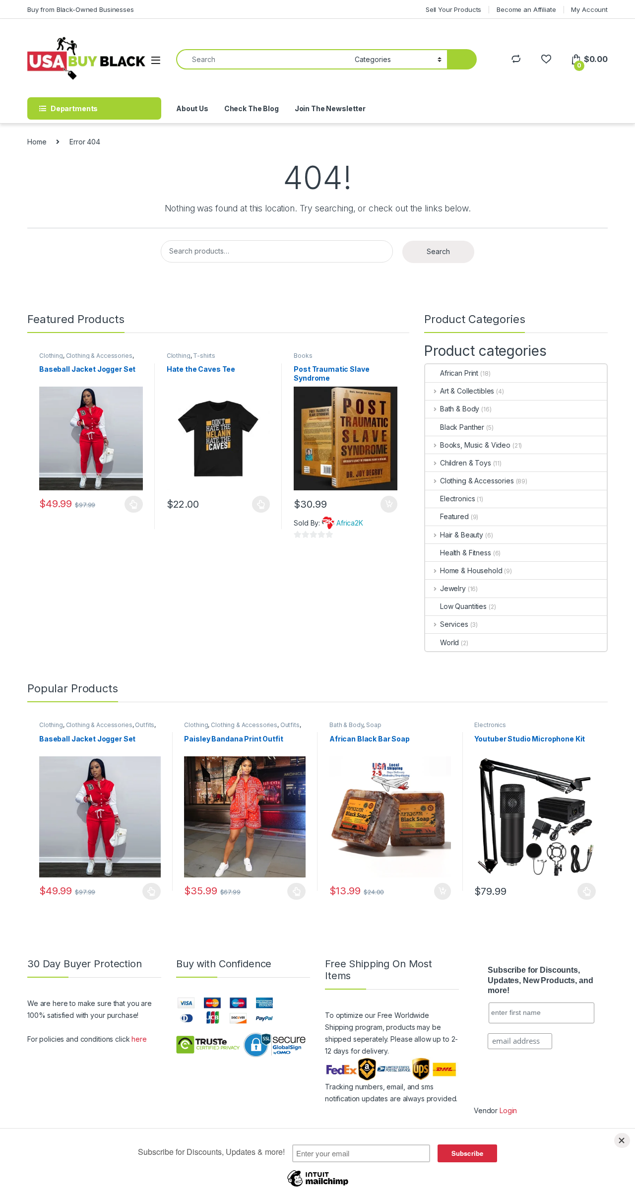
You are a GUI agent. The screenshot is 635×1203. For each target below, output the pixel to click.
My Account (589, 9)
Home (36, 141)
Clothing (51, 355)
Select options (131, 504)
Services (454, 624)
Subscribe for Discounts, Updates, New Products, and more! (540, 980)
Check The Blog (251, 108)
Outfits (144, 725)
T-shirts (204, 355)
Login (508, 1110)
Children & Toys (465, 463)
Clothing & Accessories (99, 355)
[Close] (622, 1140)
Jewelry (453, 588)
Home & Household (471, 570)
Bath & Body (459, 408)
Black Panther (462, 427)
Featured (454, 516)
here (138, 1039)
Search (438, 251)
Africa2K (349, 523)
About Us (192, 108)
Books (303, 355)
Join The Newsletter (330, 108)
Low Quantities (463, 606)
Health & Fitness (465, 552)
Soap (373, 725)
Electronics (457, 498)
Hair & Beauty (461, 535)
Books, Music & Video (475, 445)
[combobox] (262, 59)
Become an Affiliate (526, 9)
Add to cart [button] (389, 504)
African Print (459, 373)
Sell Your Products (453, 9)
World (449, 642)
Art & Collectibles (467, 391)
